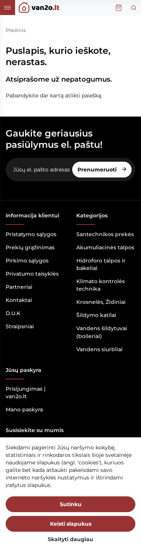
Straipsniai (20, 326)
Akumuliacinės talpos (105, 247)
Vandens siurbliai (99, 349)
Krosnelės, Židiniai (101, 302)
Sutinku (71, 504)
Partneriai (19, 287)
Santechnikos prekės (105, 234)
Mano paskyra (24, 409)
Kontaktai (19, 300)
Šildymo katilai (96, 315)
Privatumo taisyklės (32, 273)
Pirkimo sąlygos (27, 260)
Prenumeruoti (97, 169)
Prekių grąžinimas (30, 247)
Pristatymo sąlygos (31, 234)
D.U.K (13, 313)
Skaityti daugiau (70, 539)
